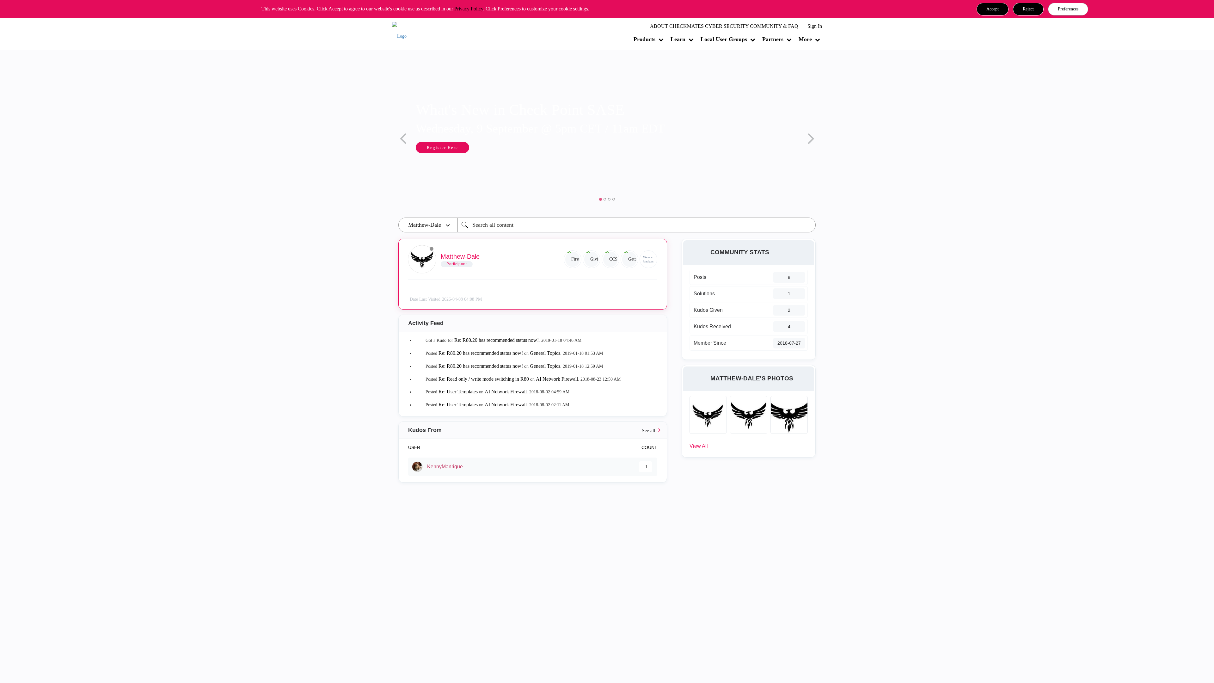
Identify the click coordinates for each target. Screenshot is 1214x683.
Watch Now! (676, 148)
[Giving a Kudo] (591, 259)
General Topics (545, 353)
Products (644, 39)
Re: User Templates (458, 391)
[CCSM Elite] (610, 259)
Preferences (1068, 9)
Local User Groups (724, 39)
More (805, 39)
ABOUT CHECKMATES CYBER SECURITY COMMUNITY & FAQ (724, 26)
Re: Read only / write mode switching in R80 (483, 379)
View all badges (648, 259)
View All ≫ (533, 430)
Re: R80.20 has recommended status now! (496, 340)
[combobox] (636, 225)
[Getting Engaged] (629, 259)
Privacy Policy (468, 8)
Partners (772, 39)
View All (699, 446)
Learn (678, 39)
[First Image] (572, 259)
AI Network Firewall (557, 379)
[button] (993, 9)
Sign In (814, 26)
